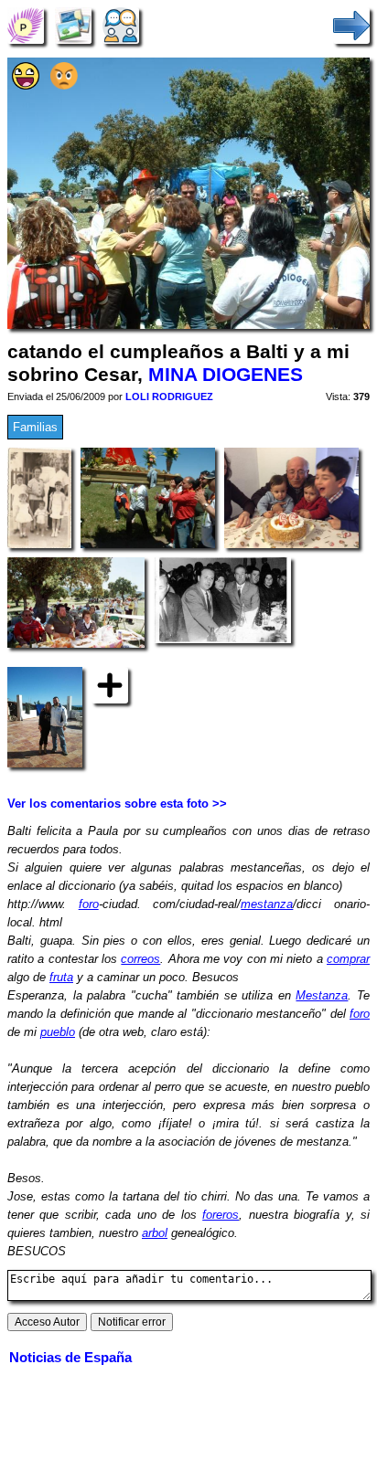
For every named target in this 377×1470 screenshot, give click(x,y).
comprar (348, 959)
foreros (220, 1214)
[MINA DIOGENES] (25, 25)
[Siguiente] (351, 25)
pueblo (57, 1032)
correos (140, 959)
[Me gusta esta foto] (25, 85)
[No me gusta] (64, 85)
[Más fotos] (110, 685)
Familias (35, 427)
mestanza (267, 904)
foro (89, 904)
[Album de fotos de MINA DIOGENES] (73, 25)
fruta (61, 977)
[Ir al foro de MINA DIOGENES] (120, 25)
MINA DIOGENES (225, 375)
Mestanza (322, 995)
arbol (154, 1233)
